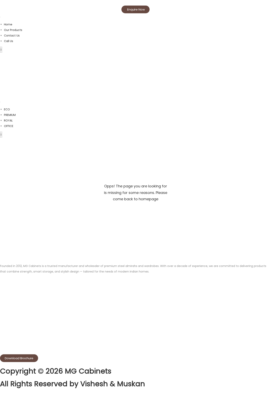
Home (8, 24)
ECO (7, 109)
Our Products (13, 30)
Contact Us (12, 36)
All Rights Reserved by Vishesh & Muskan (72, 384)
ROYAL (8, 120)
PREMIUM (10, 115)
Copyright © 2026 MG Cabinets (55, 371)
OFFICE (8, 126)
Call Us (8, 41)
